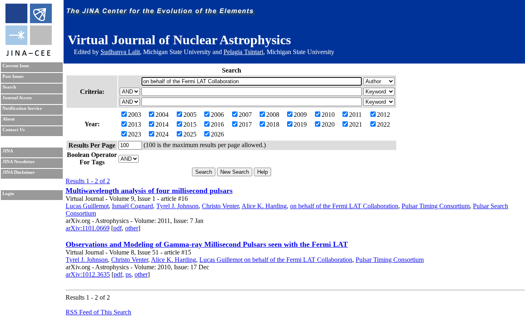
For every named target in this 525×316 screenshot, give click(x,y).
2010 (328, 114)
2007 (245, 114)
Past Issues (12, 76)
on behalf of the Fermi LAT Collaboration (344, 205)
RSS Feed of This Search (98, 312)
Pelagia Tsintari (243, 51)
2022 (383, 124)
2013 (134, 124)
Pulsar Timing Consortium (436, 205)
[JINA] (28, 54)
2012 (383, 114)
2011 (355, 114)
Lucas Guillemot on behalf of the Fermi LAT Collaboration (275, 259)
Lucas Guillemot (87, 205)
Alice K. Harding (264, 205)
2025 (189, 134)
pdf (117, 228)
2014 (162, 124)
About (8, 119)
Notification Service (22, 108)
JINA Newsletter (18, 161)
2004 (162, 114)
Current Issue (15, 66)
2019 (300, 124)
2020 (328, 124)
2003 (134, 114)
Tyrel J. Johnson (177, 205)
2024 (162, 134)
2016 (217, 124)
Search (9, 87)
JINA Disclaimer (18, 172)
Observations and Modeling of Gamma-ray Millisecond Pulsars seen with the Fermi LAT (207, 244)
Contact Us (13, 129)
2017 (245, 124)
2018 (272, 124)
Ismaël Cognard (132, 205)
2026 (217, 134)
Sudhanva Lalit (120, 51)
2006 (217, 114)
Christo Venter (220, 205)
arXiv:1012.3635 (88, 274)
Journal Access (17, 97)
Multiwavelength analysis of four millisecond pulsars (149, 190)
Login (8, 193)
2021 (355, 124)
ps (128, 274)
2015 (189, 124)
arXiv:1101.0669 (88, 228)
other (131, 228)
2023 (134, 134)
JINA (7, 151)
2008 (272, 114)
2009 (300, 114)
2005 (189, 114)
